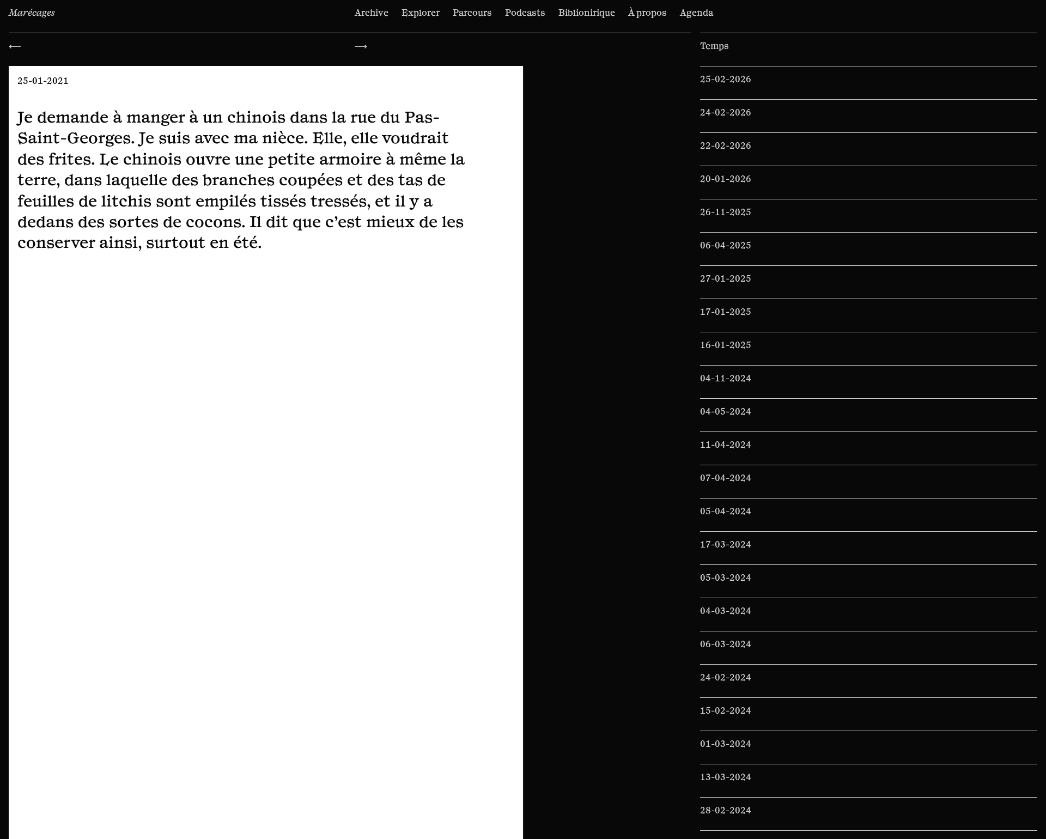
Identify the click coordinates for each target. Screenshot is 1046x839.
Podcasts (525, 13)
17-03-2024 (725, 544)
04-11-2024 (725, 378)
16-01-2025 (725, 345)
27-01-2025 (725, 278)
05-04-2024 (725, 511)
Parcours (472, 13)
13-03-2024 (725, 777)
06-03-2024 (725, 644)
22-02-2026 (725, 146)
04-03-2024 (725, 611)
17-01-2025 (725, 312)
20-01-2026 (725, 179)
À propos (647, 13)
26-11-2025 (725, 212)
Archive (371, 13)
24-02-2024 (725, 677)
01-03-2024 (725, 744)
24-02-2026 (725, 112)
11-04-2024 (725, 445)
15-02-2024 (725, 711)
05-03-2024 (725, 578)
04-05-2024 (725, 411)
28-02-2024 (725, 810)
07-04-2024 (725, 478)
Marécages (32, 13)
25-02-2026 (725, 79)
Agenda (696, 13)
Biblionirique (586, 13)
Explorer (421, 13)
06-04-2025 (725, 245)
